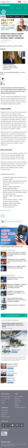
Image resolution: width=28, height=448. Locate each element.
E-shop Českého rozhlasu (10, 320)
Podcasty (3, 414)
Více (23, 16)
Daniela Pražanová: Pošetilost (16, 305)
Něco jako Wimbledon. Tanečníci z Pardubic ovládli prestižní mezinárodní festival (17, 286)
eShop (3, 403)
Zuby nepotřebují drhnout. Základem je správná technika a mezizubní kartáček (16, 299)
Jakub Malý (7, 210)
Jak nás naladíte (19, 396)
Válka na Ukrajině (5, 396)
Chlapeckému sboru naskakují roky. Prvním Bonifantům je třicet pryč (17, 261)
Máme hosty (4, 42)
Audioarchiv (19, 8)
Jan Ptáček (15, 67)
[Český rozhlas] (5, 1)
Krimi (3, 233)
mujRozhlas (4, 226)
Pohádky (11, 233)
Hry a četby (5, 230)
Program (12, 8)
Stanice (3, 401)
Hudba (3, 16)
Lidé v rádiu (18, 401)
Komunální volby (5, 398)
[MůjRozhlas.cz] (3, 49)
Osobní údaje (10, 444)
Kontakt (17, 405)
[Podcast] (1, 84)
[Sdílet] (4, 84)
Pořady (17, 16)
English (24, 444)
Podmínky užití (17, 444)
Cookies (3, 444)
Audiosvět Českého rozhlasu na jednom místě (12, 246)
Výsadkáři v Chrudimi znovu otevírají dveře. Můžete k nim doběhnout (16, 293)
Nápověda (17, 398)
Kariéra (16, 403)
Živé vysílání (5, 239)
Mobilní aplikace (5, 416)
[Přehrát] (2, 78)
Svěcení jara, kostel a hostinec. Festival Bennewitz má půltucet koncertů (16, 254)
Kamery (25, 8)
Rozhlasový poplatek (20, 407)
